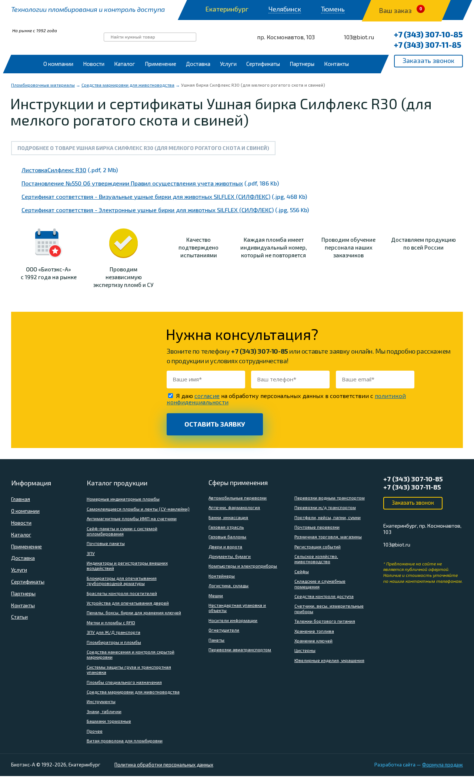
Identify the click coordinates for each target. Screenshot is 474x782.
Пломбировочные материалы (43, 84)
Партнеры (302, 63)
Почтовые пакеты (106, 543)
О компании (58, 63)
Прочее (95, 730)
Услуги (228, 63)
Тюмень (333, 9)
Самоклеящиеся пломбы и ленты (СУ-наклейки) (138, 508)
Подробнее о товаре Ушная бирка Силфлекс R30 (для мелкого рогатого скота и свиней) (143, 148)
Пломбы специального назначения (124, 682)
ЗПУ (91, 553)
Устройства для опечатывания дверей (128, 602)
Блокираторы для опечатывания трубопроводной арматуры (122, 580)
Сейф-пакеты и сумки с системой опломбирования (122, 531)
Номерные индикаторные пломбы (123, 498)
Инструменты (101, 701)
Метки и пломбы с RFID (111, 622)
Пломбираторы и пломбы (114, 642)
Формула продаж (442, 765)
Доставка (198, 63)
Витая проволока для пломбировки (125, 740)
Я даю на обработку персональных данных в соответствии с (286, 398)
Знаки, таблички (104, 711)
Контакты (336, 63)
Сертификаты (263, 63)
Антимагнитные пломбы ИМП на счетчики (132, 518)
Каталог (124, 63)
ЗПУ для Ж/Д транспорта (113, 632)
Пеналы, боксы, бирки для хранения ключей (134, 612)
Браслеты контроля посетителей (122, 593)
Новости (93, 63)
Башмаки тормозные (109, 720)
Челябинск (284, 9)
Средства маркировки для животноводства (127, 84)
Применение (160, 63)
